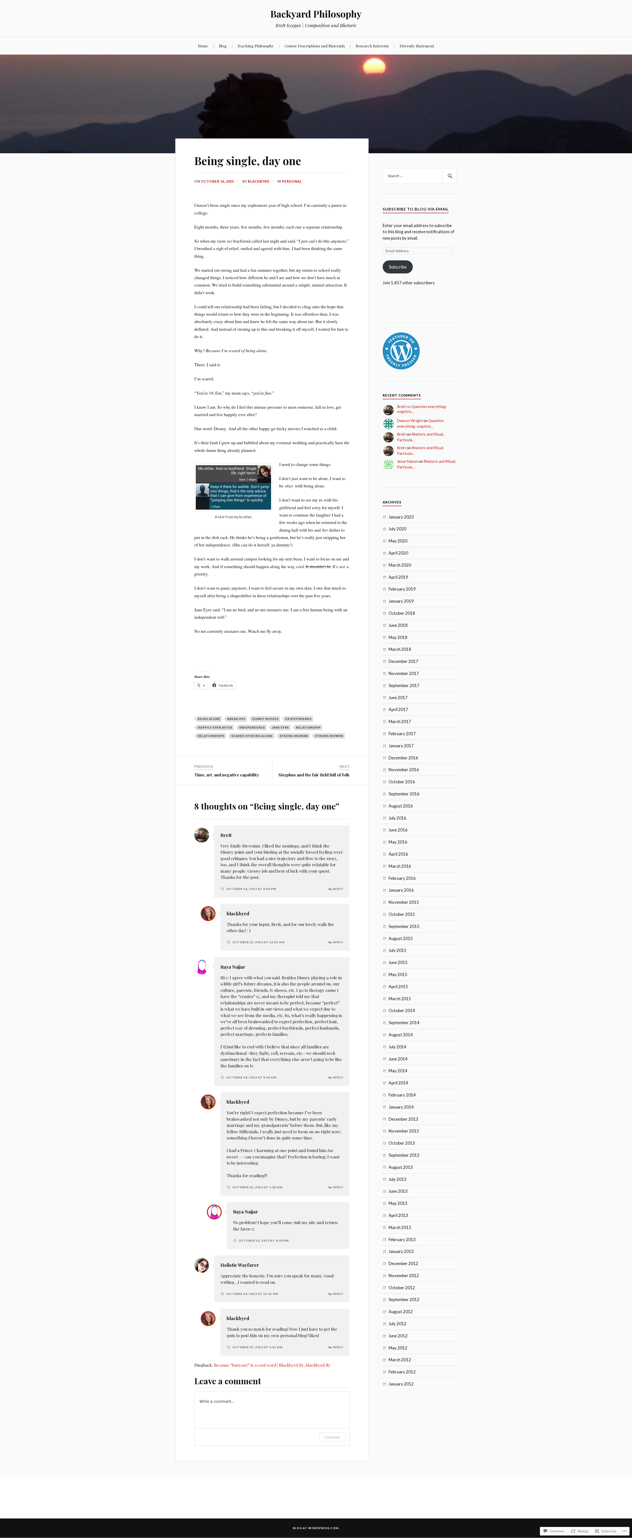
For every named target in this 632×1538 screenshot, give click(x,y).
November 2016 (404, 769)
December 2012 (403, 1263)
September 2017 (404, 685)
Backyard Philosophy (316, 13)
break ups (236, 718)
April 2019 (398, 577)
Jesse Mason (407, 461)
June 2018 (398, 625)
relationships (211, 735)
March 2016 (400, 866)
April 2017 (398, 709)
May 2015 (398, 974)
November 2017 (404, 673)
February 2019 (402, 589)
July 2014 (397, 1046)
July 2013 (397, 1179)
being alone (209, 718)
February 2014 (402, 1094)
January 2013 (401, 1251)
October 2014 (402, 1010)
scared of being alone (252, 735)
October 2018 (402, 613)
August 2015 (401, 938)
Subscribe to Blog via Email (416, 209)
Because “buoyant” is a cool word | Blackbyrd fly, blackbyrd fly (272, 1365)
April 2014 (398, 1082)
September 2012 (404, 1299)
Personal (292, 181)
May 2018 (398, 637)
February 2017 (402, 733)
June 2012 (398, 1335)
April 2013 (398, 1215)
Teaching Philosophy (255, 45)
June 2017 (398, 697)
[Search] (449, 176)
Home (203, 45)
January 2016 (401, 890)
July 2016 (397, 818)
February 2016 (402, 878)
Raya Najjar (232, 967)
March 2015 (400, 998)
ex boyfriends (298, 718)
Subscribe (398, 266)
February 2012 (402, 1371)
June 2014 (398, 1058)
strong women (329, 735)
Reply (338, 889)
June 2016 (398, 829)
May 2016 (398, 842)
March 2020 (400, 565)
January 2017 (401, 745)
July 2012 (397, 1323)
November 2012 (404, 1275)
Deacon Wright (410, 420)
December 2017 (403, 661)
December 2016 (403, 757)
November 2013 (404, 1131)
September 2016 (404, 793)
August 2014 (401, 1034)
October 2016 (402, 781)
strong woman (294, 735)
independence (252, 727)
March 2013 (400, 1227)
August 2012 (401, 1311)
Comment (332, 1437)
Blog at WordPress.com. (316, 1528)
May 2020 (398, 540)
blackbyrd (259, 181)
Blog (223, 45)
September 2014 (404, 1022)
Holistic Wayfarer (239, 1265)
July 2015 (397, 950)
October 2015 (402, 914)
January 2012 (401, 1383)
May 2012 (398, 1347)
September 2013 (404, 1155)
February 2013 (402, 1239)
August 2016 (401, 805)
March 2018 (400, 649)
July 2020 (397, 528)
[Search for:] (420, 176)
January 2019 (401, 601)
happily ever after (215, 727)
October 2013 (402, 1143)
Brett (226, 835)
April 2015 (398, 986)
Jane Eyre (280, 727)
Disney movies (265, 718)
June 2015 (398, 962)
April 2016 (398, 854)
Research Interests (372, 45)
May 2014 (398, 1070)
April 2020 (398, 553)
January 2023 (401, 516)
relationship (308, 727)
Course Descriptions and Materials (315, 45)
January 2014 (401, 1107)
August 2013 (401, 1167)
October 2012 (402, 1287)
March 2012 (400, 1359)
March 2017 (400, 721)
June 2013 (398, 1191)
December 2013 (403, 1119)
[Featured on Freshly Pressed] (401, 367)
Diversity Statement (417, 45)
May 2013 (398, 1203)
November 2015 (404, 902)
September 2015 (404, 926)
